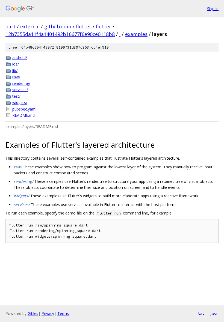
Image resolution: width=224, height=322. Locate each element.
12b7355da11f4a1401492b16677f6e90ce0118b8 (60, 34)
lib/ (14, 70)
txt (201, 313)
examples (136, 34)
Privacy (48, 313)
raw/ (16, 76)
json (214, 313)
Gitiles (33, 313)
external (30, 26)
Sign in (213, 8)
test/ (16, 96)
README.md (23, 115)
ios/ (15, 64)
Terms (63, 313)
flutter (83, 26)
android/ (19, 57)
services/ (20, 89)
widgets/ (19, 102)
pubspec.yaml (24, 109)
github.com (57, 26)
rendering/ (21, 83)
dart (10, 26)
